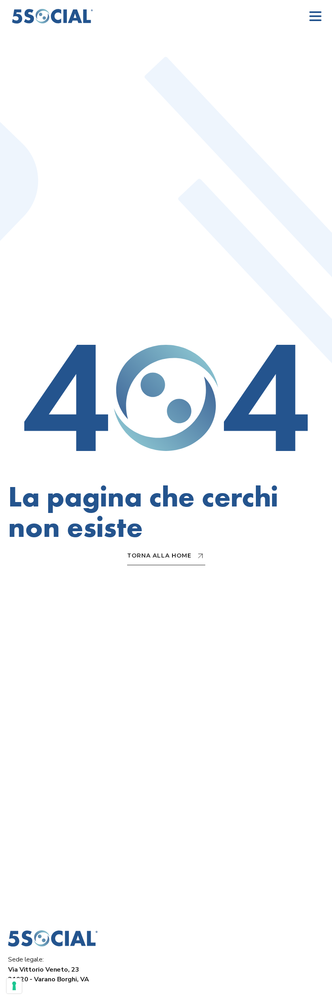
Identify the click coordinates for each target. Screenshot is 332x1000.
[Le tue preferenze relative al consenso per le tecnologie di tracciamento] (14, 986)
